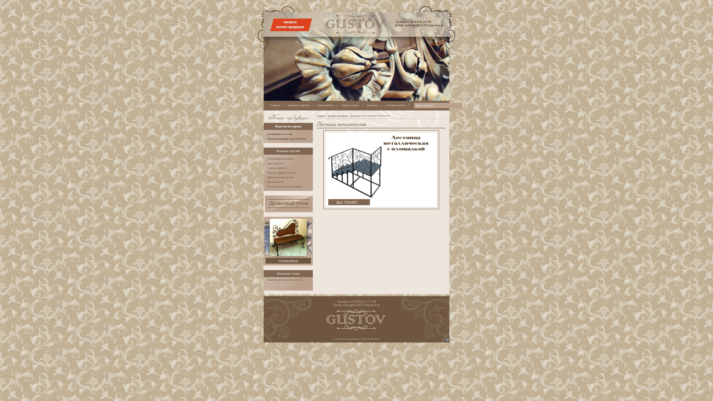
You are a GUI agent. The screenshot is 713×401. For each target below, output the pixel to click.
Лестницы (355, 116)
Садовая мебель (277, 168)
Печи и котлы (275, 181)
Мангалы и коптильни (280, 177)
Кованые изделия (299, 105)
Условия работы (396, 105)
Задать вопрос (350, 105)
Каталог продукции (338, 116)
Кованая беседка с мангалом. (285, 279)
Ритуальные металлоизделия (284, 186)
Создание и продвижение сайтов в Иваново (356, 339)
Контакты (372, 105)
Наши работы (325, 105)
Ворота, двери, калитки (281, 172)
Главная (275, 105)
